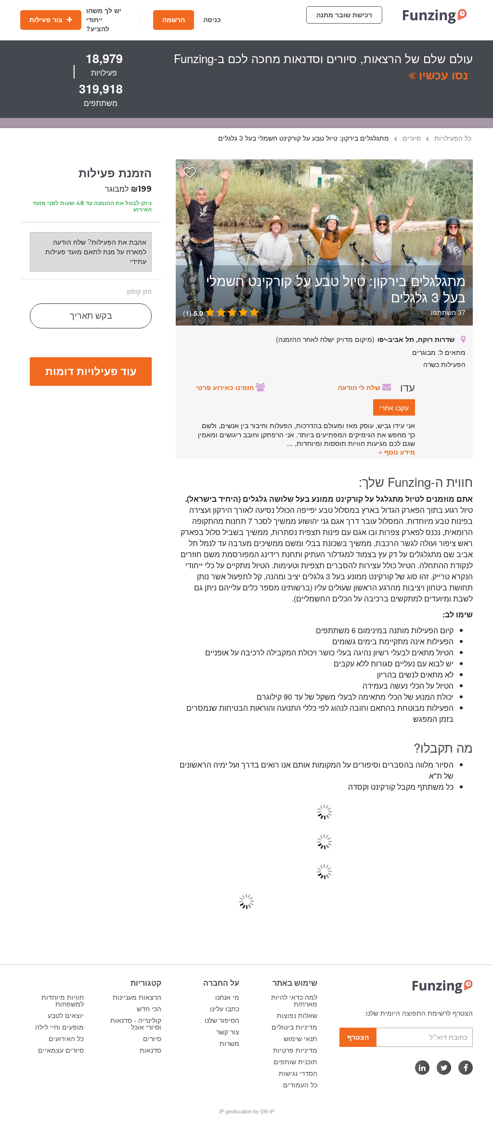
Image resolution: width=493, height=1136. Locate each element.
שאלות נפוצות (297, 1015)
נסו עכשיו (441, 74)
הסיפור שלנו (222, 1020)
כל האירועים (66, 1039)
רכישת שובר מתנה (344, 15)
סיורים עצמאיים (61, 1050)
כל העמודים (300, 1085)
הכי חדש (149, 1009)
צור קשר (227, 1032)
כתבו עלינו (224, 1009)
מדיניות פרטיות (295, 1050)
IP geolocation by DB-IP (246, 1111)
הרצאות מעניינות (137, 997)
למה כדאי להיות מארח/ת (294, 1000)
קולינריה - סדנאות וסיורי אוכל (135, 1024)
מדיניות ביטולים (294, 1027)
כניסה (212, 20)
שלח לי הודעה (360, 387)
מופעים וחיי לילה (59, 1027)
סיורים (152, 1039)
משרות (229, 1043)
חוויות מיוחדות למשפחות (62, 1000)
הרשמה (173, 20)
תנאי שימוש (300, 1039)
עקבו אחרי (394, 407)
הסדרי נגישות (298, 1073)
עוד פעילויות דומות (91, 371)
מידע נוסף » (396, 451)
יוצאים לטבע (66, 1015)
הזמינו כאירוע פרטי (226, 387)
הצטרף (358, 1037)
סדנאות (150, 1050)
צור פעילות (47, 20)
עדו (407, 386)
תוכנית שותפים (295, 1062)
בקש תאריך (91, 316)
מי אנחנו (227, 997)
